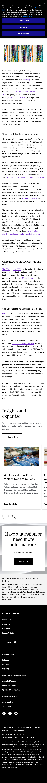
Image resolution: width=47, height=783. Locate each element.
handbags (26, 80)
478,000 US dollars (29, 198)
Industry (5, 660)
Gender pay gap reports (29, 737)
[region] (23, 19)
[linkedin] (16, 713)
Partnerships (9, 696)
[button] (5, 516)
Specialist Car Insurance (11, 690)
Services (5, 669)
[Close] (44, 3)
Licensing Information (21, 727)
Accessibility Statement (10, 737)
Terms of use (6, 727)
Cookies (5, 731)
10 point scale (27, 278)
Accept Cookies (23, 33)
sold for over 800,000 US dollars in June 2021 (25, 178)
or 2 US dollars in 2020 (17, 98)
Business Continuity (17, 731)
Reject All (23, 27)
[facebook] (4, 713)
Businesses (8, 654)
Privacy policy (37, 727)
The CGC (6, 269)
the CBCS (17, 269)
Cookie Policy (27, 16)
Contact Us (6, 629)
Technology (6, 706)
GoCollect (6, 314)
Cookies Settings (23, 20)
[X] (10, 713)
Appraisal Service (9, 681)
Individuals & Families (14, 675)
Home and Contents (10, 685)
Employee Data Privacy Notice (13, 734)
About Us (6, 624)
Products (6, 664)
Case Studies (7, 702)
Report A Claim (8, 633)
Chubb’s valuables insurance (23, 343)
